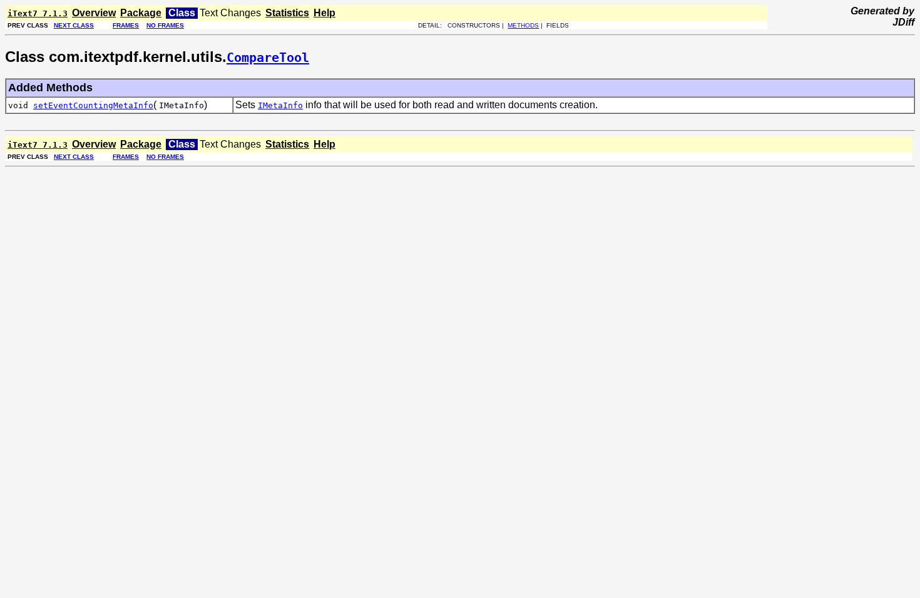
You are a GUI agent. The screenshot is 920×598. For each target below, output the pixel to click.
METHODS (523, 25)
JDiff (903, 22)
